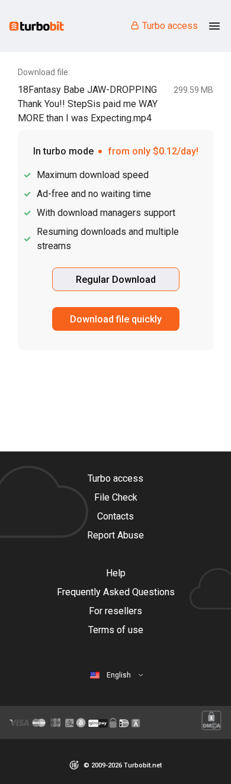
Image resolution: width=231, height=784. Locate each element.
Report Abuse (115, 535)
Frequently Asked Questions (116, 592)
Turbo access (170, 25)
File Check (115, 497)
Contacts (115, 516)
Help (116, 573)
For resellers (115, 611)
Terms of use (115, 629)
